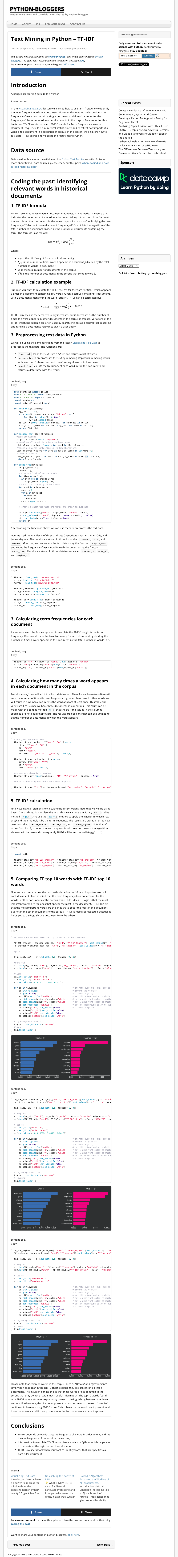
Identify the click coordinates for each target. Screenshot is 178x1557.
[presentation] (61, 241)
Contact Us (77, 24)
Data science (64, 48)
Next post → (105, 1544)
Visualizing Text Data (30, 108)
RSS (37, 24)
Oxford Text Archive (73, 159)
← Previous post (19, 1544)
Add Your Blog (55, 24)
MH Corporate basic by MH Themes (44, 1554)
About (26, 24)
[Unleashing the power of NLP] (62, 1486)
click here (68, 64)
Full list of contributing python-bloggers (143, 273)
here (81, 60)
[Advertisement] (145, 225)
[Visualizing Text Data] (28, 1484)
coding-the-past (57, 56)
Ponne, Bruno (47, 48)
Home (13, 24)
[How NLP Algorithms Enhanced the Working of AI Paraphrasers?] (97, 1488)
